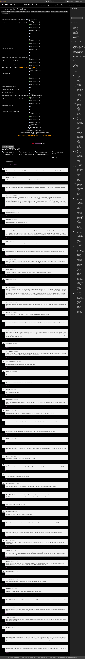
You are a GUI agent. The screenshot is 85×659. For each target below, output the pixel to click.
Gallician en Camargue (78, 46)
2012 (75, 293)
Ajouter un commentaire (13, 164)
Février (78, 84)
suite (75, 32)
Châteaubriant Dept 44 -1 (79, 52)
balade (8, 11)
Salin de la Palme (77, 53)
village (65, 11)
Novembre (79, 89)
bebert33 (17, 657)
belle (18, 11)
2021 (75, 151)
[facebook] (44, 1)
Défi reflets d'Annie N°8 (78, 50)
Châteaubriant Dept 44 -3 (79, 48)
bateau (13, 11)
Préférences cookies (72, 657)
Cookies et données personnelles (60, 657)
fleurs (75, 28)
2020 (75, 166)
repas (57, 11)
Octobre (79, 90)
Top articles (32, 657)
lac (74, 37)
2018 (75, 198)
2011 (75, 310)
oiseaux (48, 11)
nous (75, 67)
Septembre (79, 91)
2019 (75, 183)
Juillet (78, 77)
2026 (75, 75)
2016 (75, 231)
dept (75, 31)
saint (75, 29)
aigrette (4, 11)
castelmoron (22, 11)
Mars (78, 82)
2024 (75, 103)
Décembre (79, 88)
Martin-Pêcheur (42, 11)
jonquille (75, 66)
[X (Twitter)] (46, 1)
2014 (75, 261)
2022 (75, 134)
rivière (61, 11)
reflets (53, 11)
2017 (75, 214)
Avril (78, 81)
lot (36, 11)
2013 (75, 277)
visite (75, 33)
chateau (75, 36)
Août (78, 76)
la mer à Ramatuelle (78, 44)
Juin (78, 79)
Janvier (78, 85)
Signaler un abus (44, 657)
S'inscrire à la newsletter (8, 146)
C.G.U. (51, 657)
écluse (28, 11)
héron (33, 11)
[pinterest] (48, 1)
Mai (78, 80)
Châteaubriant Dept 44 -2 (79, 51)
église (75, 27)
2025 (75, 86)
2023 (75, 118)
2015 (75, 246)
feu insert (76, 65)
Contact (74, 9)
